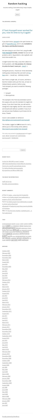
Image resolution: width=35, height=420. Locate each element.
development (9, 227)
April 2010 (5, 347)
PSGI (26, 236)
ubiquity (25, 238)
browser (18, 224)
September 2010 (6, 336)
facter (29, 228)
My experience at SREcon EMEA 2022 (12, 170)
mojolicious (19, 232)
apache (13, 224)
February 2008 (6, 398)
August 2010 (5, 338)
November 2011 (6, 309)
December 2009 (6, 356)
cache (21, 224)
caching (26, 224)
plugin (13, 236)
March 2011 (5, 322)
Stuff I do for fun (6, 181)
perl (16, 136)
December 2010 (6, 329)
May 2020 (5, 269)
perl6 (10, 236)
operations (15, 234)
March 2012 (5, 302)
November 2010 (6, 331)
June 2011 (5, 318)
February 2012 (6, 304)
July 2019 (4, 271)
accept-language (6, 224)
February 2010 (6, 351)
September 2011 (6, 311)
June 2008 (5, 390)
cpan (3, 136)
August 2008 (5, 385)
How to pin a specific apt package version (14, 166)
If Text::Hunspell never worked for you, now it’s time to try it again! (17, 31)
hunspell (12, 136)
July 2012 (4, 296)
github (7, 136)
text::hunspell (6, 138)
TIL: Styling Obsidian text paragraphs (12, 168)
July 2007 (4, 403)
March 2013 (5, 287)
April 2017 (5, 278)
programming (20, 236)
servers (19, 238)
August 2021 (5, 262)
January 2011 (6, 327)
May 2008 (5, 392)
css (12, 226)
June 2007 (5, 405)
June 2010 (5, 343)
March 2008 (5, 396)
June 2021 (5, 264)
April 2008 (5, 394)
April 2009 (5, 372)
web (20, 240)
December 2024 (6, 255)
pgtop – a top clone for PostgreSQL (18, 195)
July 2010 (4, 340)
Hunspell (16, 41)
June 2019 (5, 273)
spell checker (21, 136)
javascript (24, 230)
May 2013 (5, 284)
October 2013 (6, 282)
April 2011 (5, 320)
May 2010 (5, 345)
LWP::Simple (5, 232)
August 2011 (5, 313)
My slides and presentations (10, 184)
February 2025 (6, 253)
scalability (13, 238)
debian (21, 226)
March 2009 (5, 374)
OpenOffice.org (11, 44)
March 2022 (5, 260)
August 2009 (5, 365)
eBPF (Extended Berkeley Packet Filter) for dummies (16, 164)
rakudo (7, 238)
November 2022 (6, 257)
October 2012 (6, 291)
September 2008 (6, 383)
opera (9, 233)
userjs (8, 240)
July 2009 (4, 367)
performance (24, 233)
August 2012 (5, 293)
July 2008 (4, 387)
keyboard (29, 230)
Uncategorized (20, 133)
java (20, 230)
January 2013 (6, 289)
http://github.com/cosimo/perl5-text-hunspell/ (16, 120)
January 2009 (6, 378)
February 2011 (6, 325)
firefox (4, 230)
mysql (4, 234)
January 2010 (6, 354)
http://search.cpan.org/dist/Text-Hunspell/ (14, 129)
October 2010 (6, 334)
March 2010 (5, 349)
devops (18, 228)
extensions (24, 228)
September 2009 (6, 363)
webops (25, 240)
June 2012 (5, 298)
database (16, 226)
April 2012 (5, 300)
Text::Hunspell (7, 53)
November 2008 (6, 381)
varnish (14, 240)
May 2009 (5, 369)
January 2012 (6, 307)
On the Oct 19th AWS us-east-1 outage (13, 161)
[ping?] (24, 66)
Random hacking (17, 3)
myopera (26, 232)
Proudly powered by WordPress (10, 416)
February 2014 (6, 280)
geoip (10, 230)
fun (7, 230)
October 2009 (6, 360)
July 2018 (4, 275)
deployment (27, 226)
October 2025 (6, 251)
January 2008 (6, 401)
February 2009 (6, 376)
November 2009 (6, 358)
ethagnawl (5, 206)
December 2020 (6, 266)
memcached (12, 231)
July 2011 (4, 316)
